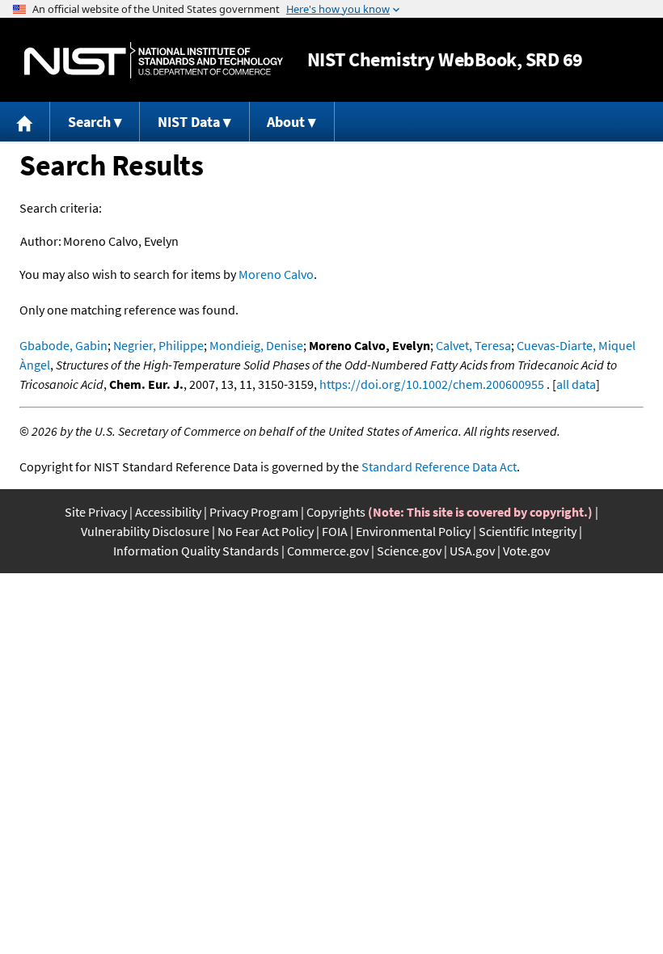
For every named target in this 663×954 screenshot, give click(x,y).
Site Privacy (96, 512)
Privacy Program (253, 512)
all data (576, 384)
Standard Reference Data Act (439, 466)
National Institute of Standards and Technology (153, 60)
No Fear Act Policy (265, 531)
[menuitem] (25, 121)
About (286, 121)
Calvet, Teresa (473, 345)
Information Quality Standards (196, 550)
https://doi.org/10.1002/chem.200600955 (431, 384)
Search (89, 121)
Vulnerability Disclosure (145, 531)
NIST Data (189, 121)
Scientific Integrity (527, 531)
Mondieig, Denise (256, 345)
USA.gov (472, 550)
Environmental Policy (413, 531)
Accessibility (168, 512)
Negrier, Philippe (158, 345)
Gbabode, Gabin (63, 345)
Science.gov (409, 550)
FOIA (335, 531)
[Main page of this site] (25, 121)
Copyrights (335, 512)
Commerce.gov (328, 550)
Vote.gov (526, 550)
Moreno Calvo (276, 274)
